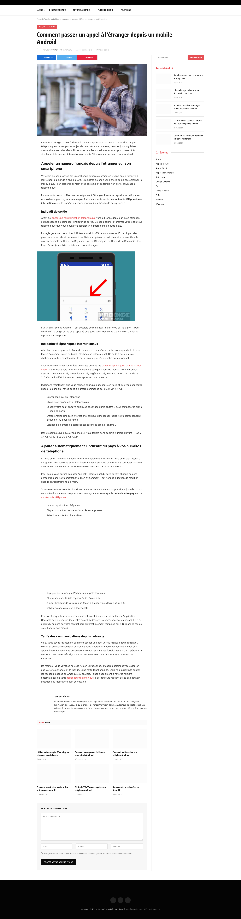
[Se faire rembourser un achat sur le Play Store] (163, 79)
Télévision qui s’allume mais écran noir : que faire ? (186, 92)
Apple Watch (161, 168)
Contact (84, 909)
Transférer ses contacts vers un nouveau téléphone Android (188, 122)
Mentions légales (122, 909)
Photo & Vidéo (162, 190)
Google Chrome (163, 181)
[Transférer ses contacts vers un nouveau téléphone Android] (163, 124)
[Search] (236, 10)
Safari (158, 195)
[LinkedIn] (27, 164)
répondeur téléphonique (80, 677)
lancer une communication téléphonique (73, 218)
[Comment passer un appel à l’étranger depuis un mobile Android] (92, 100)
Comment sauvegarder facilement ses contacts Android (90, 754)
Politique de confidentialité (101, 909)
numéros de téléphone (53, 497)
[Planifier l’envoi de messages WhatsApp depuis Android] (163, 109)
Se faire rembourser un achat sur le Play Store (188, 77)
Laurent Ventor (52, 50)
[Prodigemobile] (17, 10)
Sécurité (159, 199)
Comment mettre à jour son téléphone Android (125, 754)
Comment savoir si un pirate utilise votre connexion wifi (52, 789)
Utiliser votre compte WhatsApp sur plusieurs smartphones (53, 754)
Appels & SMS (162, 164)
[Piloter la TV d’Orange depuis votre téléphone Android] (92, 773)
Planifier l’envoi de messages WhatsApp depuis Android (187, 107)
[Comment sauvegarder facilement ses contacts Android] (92, 738)
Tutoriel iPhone (105, 10)
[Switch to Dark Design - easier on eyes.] (231, 10)
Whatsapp (160, 204)
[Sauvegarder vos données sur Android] (130, 773)
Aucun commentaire (84, 50)
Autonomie (160, 177)
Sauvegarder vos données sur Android (126, 789)
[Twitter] (27, 157)
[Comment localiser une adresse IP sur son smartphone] (163, 139)
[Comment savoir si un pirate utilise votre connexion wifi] (54, 773)
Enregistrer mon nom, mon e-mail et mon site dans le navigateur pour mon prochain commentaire (88, 853)
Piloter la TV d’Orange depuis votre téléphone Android (90, 789)
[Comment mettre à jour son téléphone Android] (130, 738)
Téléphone (126, 10)
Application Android (165, 173)
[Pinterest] (27, 171)
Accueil (40, 10)
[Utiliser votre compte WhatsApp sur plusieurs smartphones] (54, 738)
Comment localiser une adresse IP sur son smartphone (189, 137)
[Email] (27, 178)
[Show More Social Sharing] (100, 57)
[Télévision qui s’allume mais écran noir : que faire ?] (163, 94)
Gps (157, 186)
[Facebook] (27, 149)
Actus (158, 159)
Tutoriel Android (81, 10)
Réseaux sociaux (57, 10)
